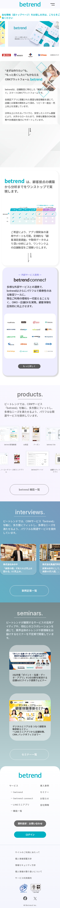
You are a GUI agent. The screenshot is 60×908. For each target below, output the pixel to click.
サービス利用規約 (23, 877)
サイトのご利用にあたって (27, 852)
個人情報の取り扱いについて (28, 871)
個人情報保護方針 (23, 858)
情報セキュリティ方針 (25, 865)
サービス (13, 785)
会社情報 (44, 804)
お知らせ (44, 798)
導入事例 (44, 785)
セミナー (44, 792)
